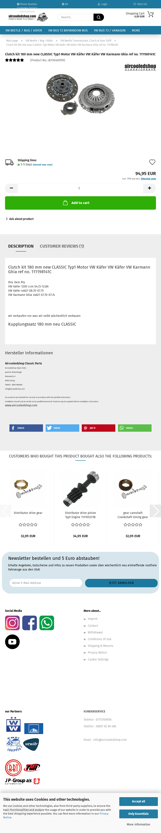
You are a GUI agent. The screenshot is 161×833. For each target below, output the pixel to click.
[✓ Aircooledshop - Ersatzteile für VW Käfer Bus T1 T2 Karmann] (28, 17)
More (136, 30)
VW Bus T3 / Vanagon (110, 30)
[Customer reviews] (14, 62)
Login (103, 4)
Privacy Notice (97, 652)
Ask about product (21, 219)
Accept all (138, 801)
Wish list (141, 4)
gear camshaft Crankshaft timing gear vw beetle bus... (133, 515)
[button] (11, 188)
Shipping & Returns (100, 646)
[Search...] (98, 17)
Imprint (92, 619)
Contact (93, 626)
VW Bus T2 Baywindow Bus (68, 30)
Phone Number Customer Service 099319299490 (27, 5)
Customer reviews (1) (62, 246)
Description (21, 246)
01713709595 (104, 719)
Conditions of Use (100, 639)
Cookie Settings (98, 659)
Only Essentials (138, 814)
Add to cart (80, 203)
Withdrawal (95, 632)
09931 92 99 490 (106, 726)
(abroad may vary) (42, 164)
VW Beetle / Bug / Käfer (23, 30)
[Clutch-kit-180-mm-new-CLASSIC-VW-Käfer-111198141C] (80, 95)
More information (138, 824)
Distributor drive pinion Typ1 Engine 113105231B (80, 515)
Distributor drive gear (28, 513)
